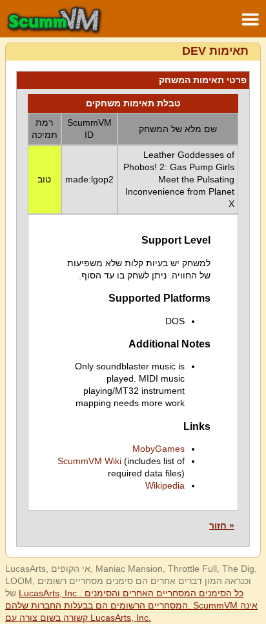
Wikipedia (165, 485)
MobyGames (158, 449)
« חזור (221, 525)
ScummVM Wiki (89, 461)
